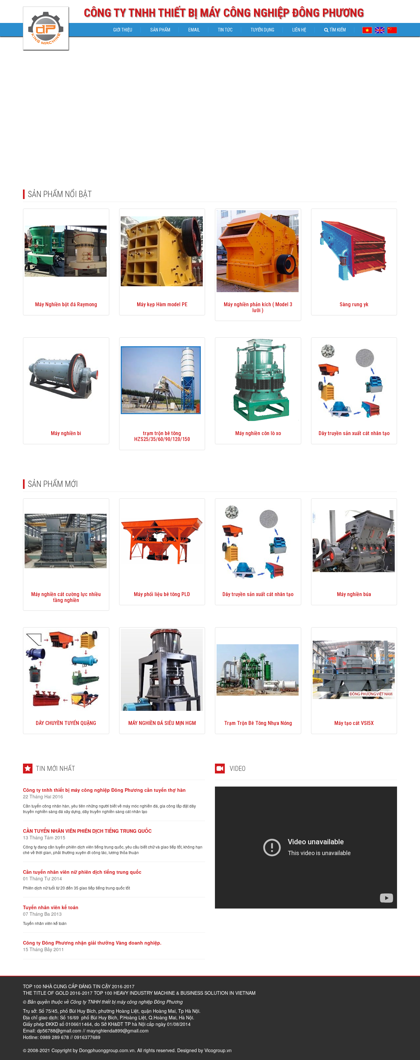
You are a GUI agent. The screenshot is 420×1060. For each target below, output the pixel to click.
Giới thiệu (122, 29)
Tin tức (225, 29)
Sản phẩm (160, 29)
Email (194, 29)
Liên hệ (299, 29)
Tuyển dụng (262, 29)
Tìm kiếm (337, 29)
